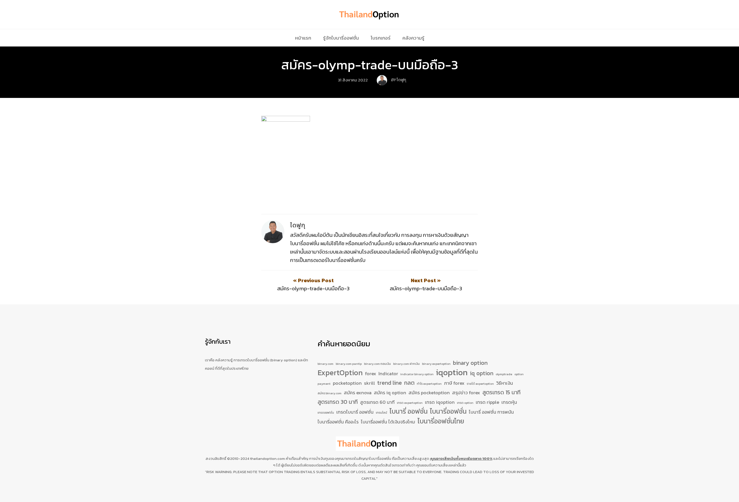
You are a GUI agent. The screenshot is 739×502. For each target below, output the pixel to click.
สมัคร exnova (358, 392)
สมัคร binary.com (329, 393)
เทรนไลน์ (381, 412)
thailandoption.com (267, 458)
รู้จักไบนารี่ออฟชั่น (341, 38)
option (519, 374)
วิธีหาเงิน (504, 383)
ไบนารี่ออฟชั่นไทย (440, 421)
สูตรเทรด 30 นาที (338, 402)
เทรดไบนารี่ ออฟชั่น (355, 411)
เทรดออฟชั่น (326, 412)
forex (370, 373)
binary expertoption (436, 363)
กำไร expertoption (429, 383)
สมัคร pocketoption (429, 392)
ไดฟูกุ (297, 225)
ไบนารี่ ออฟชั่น (408, 411)
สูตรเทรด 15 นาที (501, 392)
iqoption (452, 372)
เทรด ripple (487, 402)
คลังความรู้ (413, 38)
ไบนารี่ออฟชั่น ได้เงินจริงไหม (388, 421)
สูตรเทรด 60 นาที (377, 402)
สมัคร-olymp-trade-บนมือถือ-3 (369, 65)
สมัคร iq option (390, 392)
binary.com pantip (349, 363)
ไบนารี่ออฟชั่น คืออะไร (338, 421)
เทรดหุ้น (509, 402)
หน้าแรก (303, 38)
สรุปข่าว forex (466, 392)
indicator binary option (417, 374)
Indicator (388, 373)
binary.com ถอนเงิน (377, 363)
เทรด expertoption (410, 402)
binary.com (325, 363)
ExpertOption (340, 373)
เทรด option (465, 402)
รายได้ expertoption (480, 383)
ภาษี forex (454, 383)
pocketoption (347, 383)
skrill (369, 383)
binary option (470, 363)
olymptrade (504, 374)
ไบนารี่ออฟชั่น (448, 411)
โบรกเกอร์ (381, 38)
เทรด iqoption (440, 402)
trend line (389, 383)
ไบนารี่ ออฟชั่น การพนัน (491, 411)
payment (324, 383)
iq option (481, 373)
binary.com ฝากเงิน (406, 363)
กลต (409, 383)
